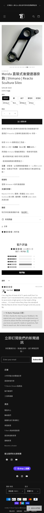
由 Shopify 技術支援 (26, 508)
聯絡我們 (8, 415)
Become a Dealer (11, 446)
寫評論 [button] (22, 272)
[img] (7, 287)
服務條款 (19, 511)
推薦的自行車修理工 (12, 420)
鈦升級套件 (9, 391)
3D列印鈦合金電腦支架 (13, 376)
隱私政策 (12, 511)
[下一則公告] (39, 5)
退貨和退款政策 (10, 436)
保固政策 (8, 425)
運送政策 (26, 511)
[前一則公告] (4, 5)
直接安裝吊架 (9, 381)
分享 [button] (5, 226)
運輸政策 (8, 441)
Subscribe (37, 360)
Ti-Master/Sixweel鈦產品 (13, 386)
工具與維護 (9, 396)
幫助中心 (8, 410)
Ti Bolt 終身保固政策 (12, 430)
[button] (4, 16)
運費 (9, 91)
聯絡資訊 (34, 511)
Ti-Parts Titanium (14, 508)
